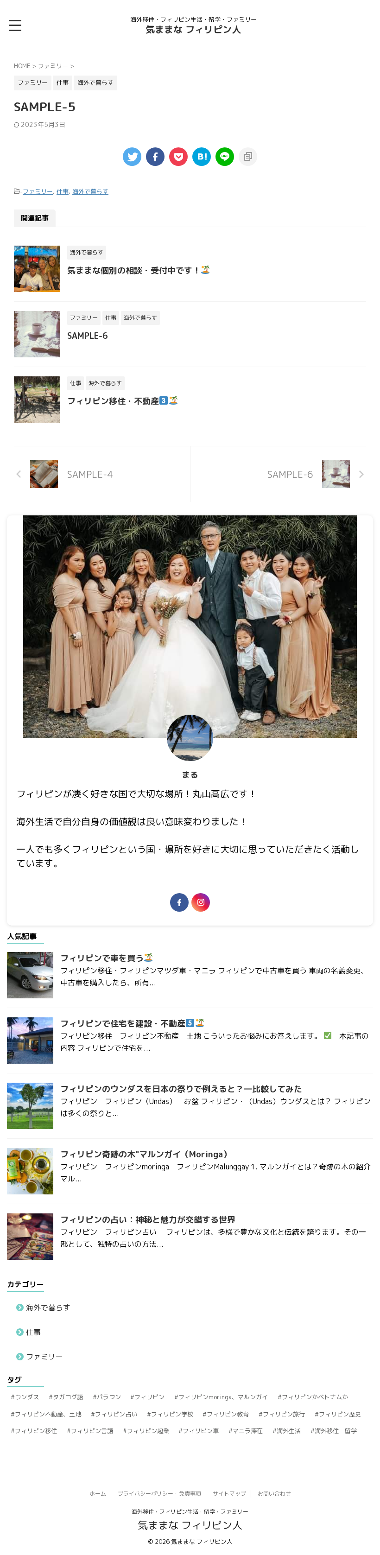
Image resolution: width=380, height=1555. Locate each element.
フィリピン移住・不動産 (113, 401)
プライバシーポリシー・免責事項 (159, 1494)
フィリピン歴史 (340, 1414)
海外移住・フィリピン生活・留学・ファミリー (190, 1512)
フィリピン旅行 (284, 1414)
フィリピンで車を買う (102, 958)
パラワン (109, 1397)
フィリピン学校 (172, 1414)
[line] (224, 156)
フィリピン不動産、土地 (48, 1414)
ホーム (97, 1494)
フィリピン (149, 1397)
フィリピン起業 (148, 1431)
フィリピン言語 (92, 1431)
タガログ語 (68, 1397)
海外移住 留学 (336, 1431)
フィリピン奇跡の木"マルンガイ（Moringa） (145, 1154)
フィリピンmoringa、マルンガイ (223, 1397)
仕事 (63, 191)
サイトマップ (229, 1494)
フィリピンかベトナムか (315, 1397)
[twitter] (132, 156)
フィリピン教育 (228, 1414)
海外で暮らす (90, 191)
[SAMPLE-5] (201, 156)
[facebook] (155, 156)
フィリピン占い (116, 1414)
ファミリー (38, 191)
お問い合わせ (274, 1494)
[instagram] (200, 902)
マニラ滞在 (248, 1431)
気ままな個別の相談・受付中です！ (134, 270)
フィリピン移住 (36, 1431)
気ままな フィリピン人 (193, 29)
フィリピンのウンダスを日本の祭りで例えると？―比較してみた (181, 1089)
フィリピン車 (201, 1431)
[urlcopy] (248, 156)
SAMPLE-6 (87, 336)
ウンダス (27, 1397)
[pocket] (178, 156)
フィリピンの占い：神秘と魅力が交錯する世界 (147, 1219)
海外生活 (289, 1431)
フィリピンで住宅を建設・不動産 (122, 1023)
